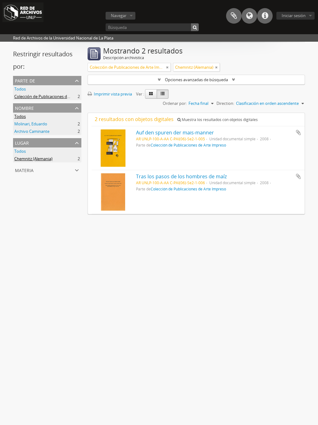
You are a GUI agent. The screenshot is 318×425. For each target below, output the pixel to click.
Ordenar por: (175, 103)
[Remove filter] (167, 67)
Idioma (249, 16)
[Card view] (151, 94)
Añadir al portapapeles (298, 132)
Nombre (24, 107)
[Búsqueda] (195, 27)
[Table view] (163, 94)
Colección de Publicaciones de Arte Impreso (54, 96)
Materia (24, 170)
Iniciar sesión (294, 15)
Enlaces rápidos (265, 16)
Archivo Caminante (31, 131)
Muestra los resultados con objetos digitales (219, 119)
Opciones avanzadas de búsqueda (196, 79)
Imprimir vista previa (112, 94)
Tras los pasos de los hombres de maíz (181, 176)
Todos (20, 89)
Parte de (25, 80)
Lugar (22, 142)
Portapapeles (234, 16)
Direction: (225, 103)
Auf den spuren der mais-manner (175, 132)
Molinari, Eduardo (30, 124)
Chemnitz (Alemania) (33, 158)
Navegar (118, 15)
